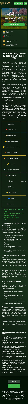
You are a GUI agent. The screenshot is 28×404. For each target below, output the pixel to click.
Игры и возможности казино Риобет (14, 213)
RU (26, 3)
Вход (14, 381)
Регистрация (18, 3)
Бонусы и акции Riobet (10, 215)
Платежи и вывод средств (11, 217)
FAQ (5, 219)
